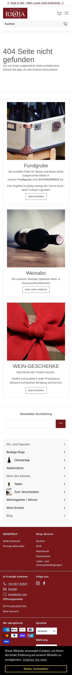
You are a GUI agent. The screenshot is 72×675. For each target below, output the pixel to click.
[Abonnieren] (61, 424)
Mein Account (11, 611)
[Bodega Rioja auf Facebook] (44, 583)
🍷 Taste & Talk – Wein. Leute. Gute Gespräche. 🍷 (35, 3)
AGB (38, 546)
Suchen (40, 541)
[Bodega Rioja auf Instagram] (38, 583)
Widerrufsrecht (11, 541)
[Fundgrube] (36, 131)
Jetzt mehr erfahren (36, 289)
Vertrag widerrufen (14, 546)
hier (19, 69)
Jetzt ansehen (36, 196)
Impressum (42, 551)
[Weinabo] (36, 238)
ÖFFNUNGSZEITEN (14, 606)
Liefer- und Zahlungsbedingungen (49, 563)
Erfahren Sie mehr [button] (35, 659)
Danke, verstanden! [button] (36, 668)
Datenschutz (43, 556)
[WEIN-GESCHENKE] (36, 332)
